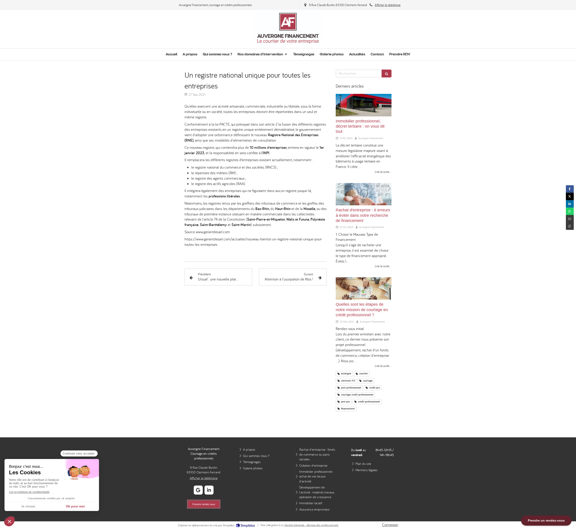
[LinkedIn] (209, 490)
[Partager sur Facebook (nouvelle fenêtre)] (570, 189)
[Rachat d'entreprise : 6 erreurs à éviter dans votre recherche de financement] (364, 194)
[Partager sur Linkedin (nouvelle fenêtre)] (570, 204)
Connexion (390, 524)
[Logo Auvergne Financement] (288, 45)
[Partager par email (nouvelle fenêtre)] (570, 218)
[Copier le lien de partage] (570, 226)
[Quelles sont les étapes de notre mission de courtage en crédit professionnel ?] (364, 288)
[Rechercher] (387, 73)
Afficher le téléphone (387, 5)
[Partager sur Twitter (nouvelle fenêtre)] (570, 196)
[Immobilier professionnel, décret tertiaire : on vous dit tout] (364, 105)
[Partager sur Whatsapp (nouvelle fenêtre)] (570, 211)
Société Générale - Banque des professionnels (311, 525)
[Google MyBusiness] (198, 490)
